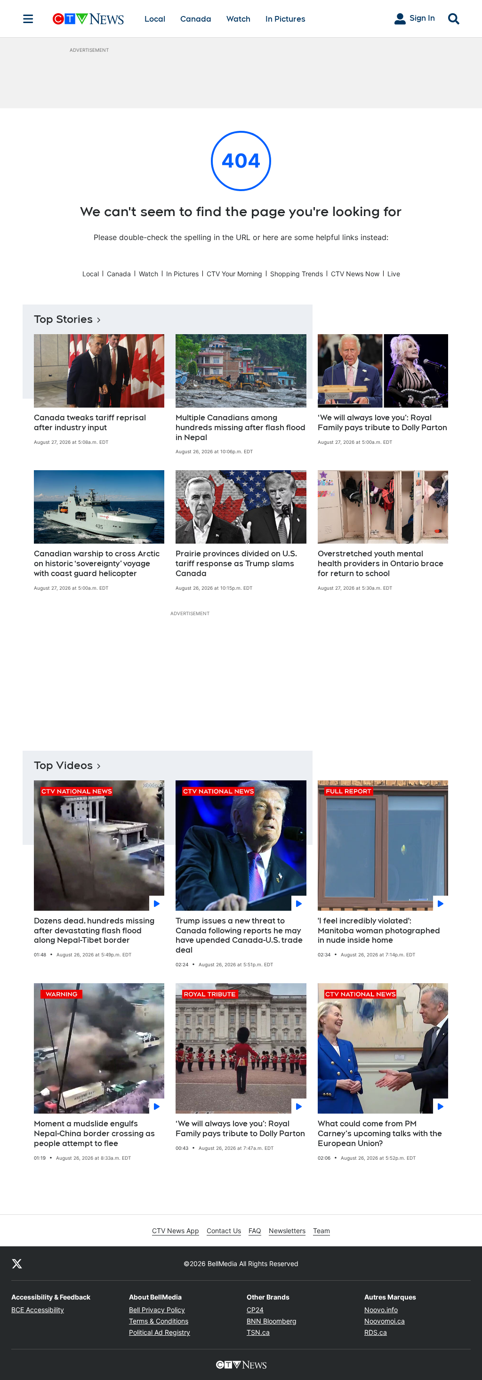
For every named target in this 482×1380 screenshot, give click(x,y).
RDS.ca (375, 1332)
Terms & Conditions (158, 1321)
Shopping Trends (296, 274)
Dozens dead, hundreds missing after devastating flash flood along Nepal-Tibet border (94, 930)
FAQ (255, 1231)
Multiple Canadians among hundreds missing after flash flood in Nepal (240, 427)
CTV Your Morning (234, 274)
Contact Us (224, 1231)
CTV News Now (355, 274)
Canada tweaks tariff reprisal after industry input (90, 422)
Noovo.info (381, 1310)
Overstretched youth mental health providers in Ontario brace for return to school (380, 563)
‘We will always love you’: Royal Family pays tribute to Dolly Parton (382, 422)
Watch (238, 19)
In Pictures (285, 19)
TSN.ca (258, 1332)
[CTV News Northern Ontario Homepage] (88, 18)
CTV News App (175, 1231)
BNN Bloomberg (272, 1321)
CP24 (255, 1310)
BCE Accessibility (37, 1310)
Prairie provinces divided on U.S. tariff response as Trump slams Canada (236, 563)
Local (155, 19)
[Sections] (28, 18)
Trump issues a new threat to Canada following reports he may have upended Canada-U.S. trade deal (239, 935)
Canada (195, 19)
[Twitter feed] (17, 1263)
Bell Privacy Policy (157, 1310)
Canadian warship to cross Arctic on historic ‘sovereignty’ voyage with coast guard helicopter (97, 563)
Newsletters (287, 1231)
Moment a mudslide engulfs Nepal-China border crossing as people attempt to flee (94, 1133)
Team (321, 1231)
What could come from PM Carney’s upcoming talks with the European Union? (380, 1133)
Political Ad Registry (159, 1332)
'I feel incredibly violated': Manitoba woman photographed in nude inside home (379, 930)
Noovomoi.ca (384, 1321)
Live (393, 274)
